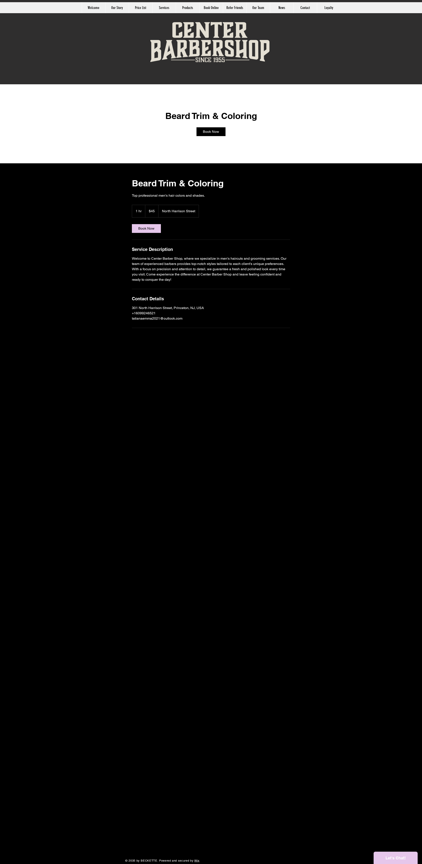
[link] (211, 131)
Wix (197, 860)
